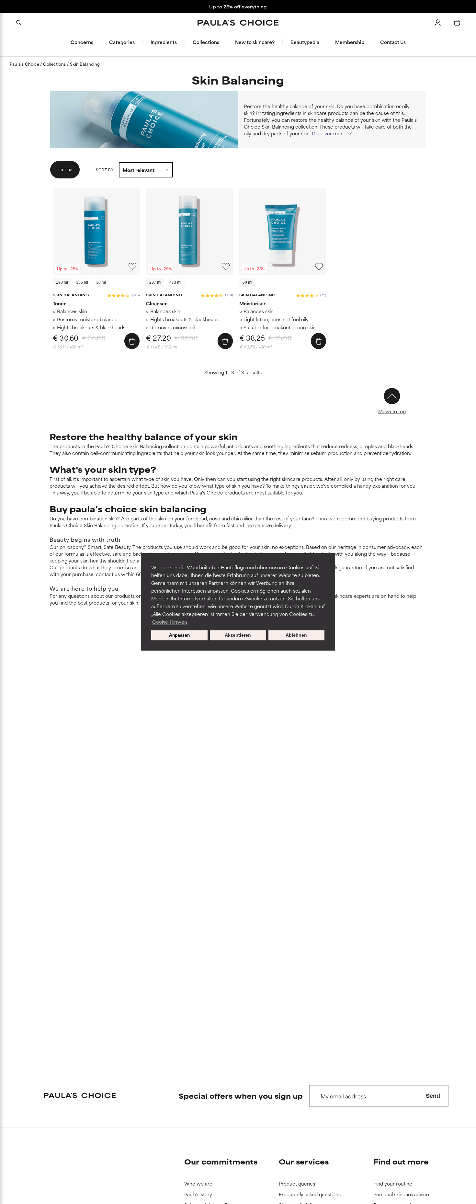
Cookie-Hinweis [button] (169, 621)
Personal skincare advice (401, 1194)
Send (433, 1096)
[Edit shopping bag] (457, 22)
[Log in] (438, 22)
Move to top (392, 411)
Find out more (401, 1161)
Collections (206, 42)
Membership (349, 42)
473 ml (175, 282)
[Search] (19, 22)
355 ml (82, 282)
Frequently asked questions (310, 1194)
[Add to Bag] (132, 341)
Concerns (82, 42)
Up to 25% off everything (238, 6)
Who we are (198, 1183)
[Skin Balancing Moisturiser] (282, 231)
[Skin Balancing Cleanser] (189, 231)
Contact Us (393, 42)
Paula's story (198, 1194)
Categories (122, 42)
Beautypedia (304, 42)
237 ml (155, 282)
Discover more (329, 133)
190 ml (62, 282)
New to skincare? (255, 42)
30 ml (101, 282)
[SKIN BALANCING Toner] (96, 231)
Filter (65, 169)
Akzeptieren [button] (238, 635)
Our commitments (220, 1161)
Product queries (297, 1183)
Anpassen (179, 635)
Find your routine (392, 1183)
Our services (304, 1161)
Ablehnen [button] (296, 635)
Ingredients (164, 42)
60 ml (247, 282)
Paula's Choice (25, 64)
